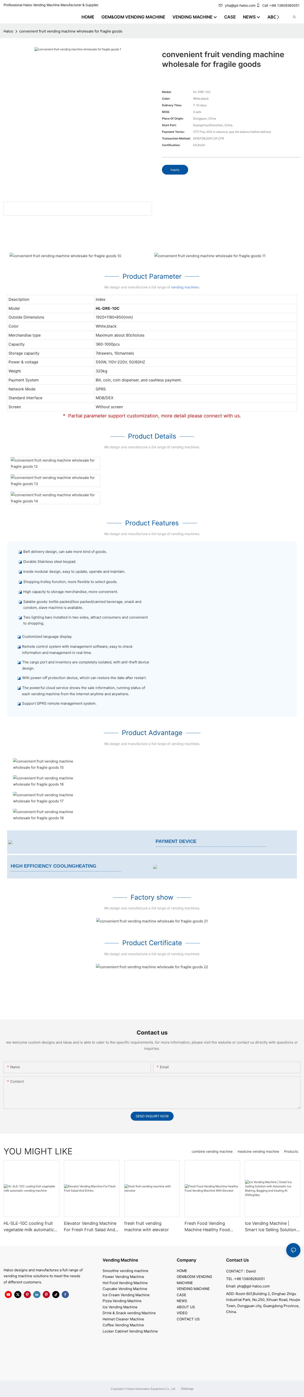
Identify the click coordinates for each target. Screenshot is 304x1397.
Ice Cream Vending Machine (126, 1295)
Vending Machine (120, 1260)
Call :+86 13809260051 (280, 5)
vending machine (184, 287)
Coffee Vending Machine (123, 1325)
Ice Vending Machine (120, 1307)
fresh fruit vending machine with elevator (146, 1226)
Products (291, 1151)
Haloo (8, 31)
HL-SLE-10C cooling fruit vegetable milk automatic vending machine (29, 1227)
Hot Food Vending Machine (125, 1283)
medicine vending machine (258, 1151)
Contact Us (237, 1260)
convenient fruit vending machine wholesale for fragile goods (70, 31)
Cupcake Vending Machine (125, 1288)
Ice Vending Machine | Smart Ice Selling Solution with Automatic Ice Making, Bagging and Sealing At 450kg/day (272, 1227)
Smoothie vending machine (125, 1270)
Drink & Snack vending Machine (129, 1313)
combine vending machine (212, 1151)
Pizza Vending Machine (122, 1301)
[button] (278, 17)
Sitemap (187, 1389)
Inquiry (175, 169)
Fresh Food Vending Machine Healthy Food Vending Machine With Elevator (207, 1227)
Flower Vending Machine (123, 1276)
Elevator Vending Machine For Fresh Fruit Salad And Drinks (90, 1227)
